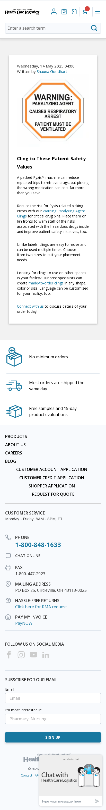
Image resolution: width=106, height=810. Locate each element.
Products (16, 436)
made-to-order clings (46, 283)
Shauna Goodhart (52, 71)
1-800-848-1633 (38, 544)
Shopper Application (52, 486)
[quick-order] (74, 11)
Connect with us (30, 306)
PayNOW (23, 623)
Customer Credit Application (51, 477)
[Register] (54, 11)
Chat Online (27, 555)
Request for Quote (53, 494)
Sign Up (53, 737)
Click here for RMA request (41, 607)
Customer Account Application (51, 469)
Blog (10, 461)
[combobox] (53, 28)
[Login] (64, 11)
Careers (13, 453)
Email (9, 689)
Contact (26, 775)
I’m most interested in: (23, 709)
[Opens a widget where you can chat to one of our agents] (70, 780)
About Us (15, 445)
